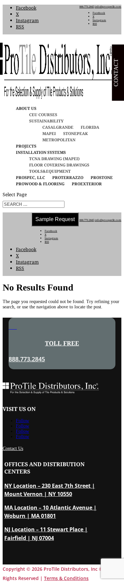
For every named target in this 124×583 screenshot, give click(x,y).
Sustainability (46, 121)
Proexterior (87, 184)
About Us (26, 108)
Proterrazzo (67, 177)
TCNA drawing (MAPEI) (54, 158)
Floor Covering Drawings (59, 165)
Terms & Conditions (66, 578)
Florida (90, 127)
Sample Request (55, 219)
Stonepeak (75, 133)
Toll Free (62, 343)
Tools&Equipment (50, 171)
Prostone (102, 177)
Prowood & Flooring (40, 184)
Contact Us (13, 448)
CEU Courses (43, 114)
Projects (26, 146)
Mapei (49, 133)
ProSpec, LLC (30, 177)
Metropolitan (58, 140)
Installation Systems (41, 152)
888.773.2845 (86, 6)
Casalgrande (57, 127)
